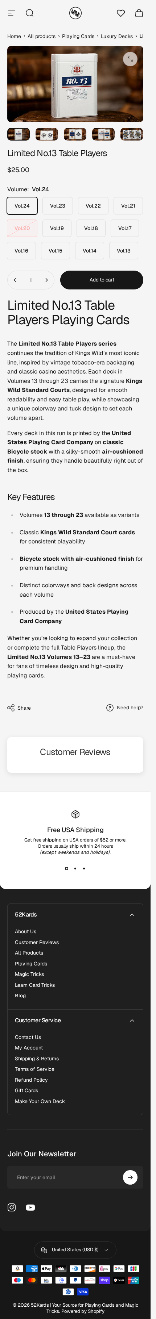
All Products (29, 953)
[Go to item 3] (75, 134)
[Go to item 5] (131, 134)
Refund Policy (31, 1080)
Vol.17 (124, 228)
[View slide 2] (75, 868)
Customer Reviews (37, 942)
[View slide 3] (84, 868)
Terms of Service (34, 1069)
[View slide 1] (66, 868)
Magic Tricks (29, 974)
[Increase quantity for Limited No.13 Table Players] (46, 280)
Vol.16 (21, 250)
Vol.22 (93, 206)
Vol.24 (22, 206)
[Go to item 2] (47, 134)
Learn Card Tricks (35, 985)
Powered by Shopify (82, 1311)
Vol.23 (57, 206)
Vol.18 (91, 228)
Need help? (130, 708)
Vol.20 (22, 228)
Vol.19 (57, 228)
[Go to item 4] (103, 134)
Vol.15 (55, 250)
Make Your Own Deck (40, 1101)
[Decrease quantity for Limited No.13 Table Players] (15, 280)
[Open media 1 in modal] (130, 59)
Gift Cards (26, 1091)
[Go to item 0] (18, 134)
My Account (29, 1048)
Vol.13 (124, 250)
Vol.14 (90, 250)
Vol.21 (128, 206)
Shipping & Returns (37, 1059)
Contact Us (28, 1037)
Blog (20, 996)
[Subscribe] (130, 1177)
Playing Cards (31, 964)
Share (24, 708)
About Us (25, 931)
